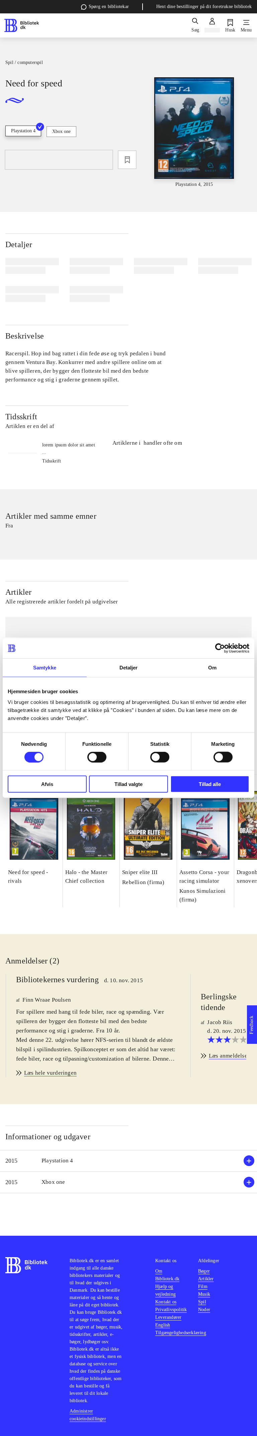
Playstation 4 (23, 130)
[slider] (194, 132)
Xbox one (61, 131)
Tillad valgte (128, 784)
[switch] (96, 757)
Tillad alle (210, 784)
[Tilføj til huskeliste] (127, 159)
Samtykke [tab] (44, 667)
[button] (128, 1161)
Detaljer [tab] (128, 667)
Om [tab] (212, 667)
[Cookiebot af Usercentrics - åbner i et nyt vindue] (220, 648)
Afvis (47, 784)
